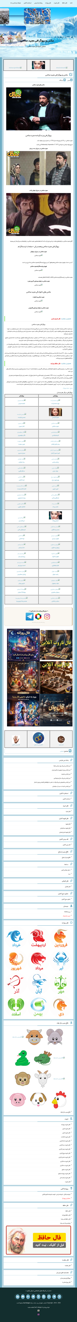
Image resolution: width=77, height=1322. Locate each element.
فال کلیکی (67, 886)
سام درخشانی (55, 601)
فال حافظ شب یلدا (65, 1219)
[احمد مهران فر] (61, 68)
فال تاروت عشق (66, 1169)
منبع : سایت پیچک (67, 388)
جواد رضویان (55, 583)
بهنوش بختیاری (55, 592)
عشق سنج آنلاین (66, 899)
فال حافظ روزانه (66, 1214)
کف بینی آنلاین (66, 844)
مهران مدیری (21, 453)
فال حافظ (64, 2)
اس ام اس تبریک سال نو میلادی (62, 778)
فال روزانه (48, 2)
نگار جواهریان (21, 435)
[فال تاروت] (56, 645)
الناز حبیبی (21, 426)
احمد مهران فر (21, 565)
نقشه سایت (31, 1307)
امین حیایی (55, 488)
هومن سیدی (55, 538)
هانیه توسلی (55, 417)
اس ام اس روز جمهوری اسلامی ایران (61, 769)
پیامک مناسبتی (38, 2)
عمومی (62, 751)
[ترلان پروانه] (38, 65)
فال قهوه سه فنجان (65, 828)
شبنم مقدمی (55, 435)
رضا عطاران (22, 462)
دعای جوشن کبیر (65, 869)
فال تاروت (56, 2)
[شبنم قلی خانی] (15, 68)
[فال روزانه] (23, 645)
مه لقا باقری (22, 471)
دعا (69, 873)
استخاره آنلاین (27, 2)
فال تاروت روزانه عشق (64, 1173)
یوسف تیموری (21, 497)
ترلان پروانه (55, 520)
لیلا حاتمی (21, 538)
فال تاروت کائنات (65, 1136)
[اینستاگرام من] (44, 1296)
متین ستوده (21, 444)
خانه (71, 2)
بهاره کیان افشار (55, 444)
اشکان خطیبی (21, 506)
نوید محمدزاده (55, 403)
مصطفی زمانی (55, 497)
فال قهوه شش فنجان (64, 832)
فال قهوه (68, 824)
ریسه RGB (67, 911)
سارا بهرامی (22, 547)
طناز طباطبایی (55, 565)
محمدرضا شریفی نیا (21, 601)
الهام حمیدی (21, 403)
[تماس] (38, 1296)
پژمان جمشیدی (22, 574)
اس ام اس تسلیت (65, 774)
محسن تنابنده (21, 417)
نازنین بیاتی (22, 583)
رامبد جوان (55, 574)
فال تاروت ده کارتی (65, 1165)
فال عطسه (67, 1265)
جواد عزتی (55, 471)
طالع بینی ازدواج (66, 857)
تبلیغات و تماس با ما (15, 2)
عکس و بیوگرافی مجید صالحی (37, 40)
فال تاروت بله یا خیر (65, 1177)
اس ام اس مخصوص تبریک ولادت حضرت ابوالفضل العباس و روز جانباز (52, 782)
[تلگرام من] (54, 1296)
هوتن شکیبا (55, 556)
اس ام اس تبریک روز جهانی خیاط (62, 765)
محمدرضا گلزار (55, 529)
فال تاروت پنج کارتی (65, 1153)
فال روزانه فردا (66, 1282)
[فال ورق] (23, 710)
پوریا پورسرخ (55, 479)
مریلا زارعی (22, 520)
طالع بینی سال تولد (65, 1111)
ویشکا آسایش (21, 592)
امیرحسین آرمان (55, 453)
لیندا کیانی (21, 479)
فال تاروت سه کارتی (65, 1144)
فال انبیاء (68, 811)
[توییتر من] (33, 1296)
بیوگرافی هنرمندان (65, 1278)
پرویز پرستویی (55, 547)
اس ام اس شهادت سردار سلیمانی (61, 786)
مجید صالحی (55, 426)
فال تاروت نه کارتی (65, 1161)
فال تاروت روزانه (65, 1124)
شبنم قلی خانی (22, 529)
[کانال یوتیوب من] (23, 1296)
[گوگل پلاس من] (28, 1296)
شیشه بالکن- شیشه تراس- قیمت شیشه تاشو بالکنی (56, 1194)
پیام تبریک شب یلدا (65, 1223)
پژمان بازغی (55, 462)
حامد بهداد (55, 506)
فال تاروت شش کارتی (64, 1157)
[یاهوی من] (59, 1296)
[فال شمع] (23, 678)
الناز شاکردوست (21, 488)
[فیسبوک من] (49, 1296)
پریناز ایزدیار (21, 556)
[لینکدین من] (18, 1296)
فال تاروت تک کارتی (65, 1140)
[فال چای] (56, 710)
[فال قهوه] (56, 678)
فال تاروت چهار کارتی (64, 1149)
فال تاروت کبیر (66, 1128)
